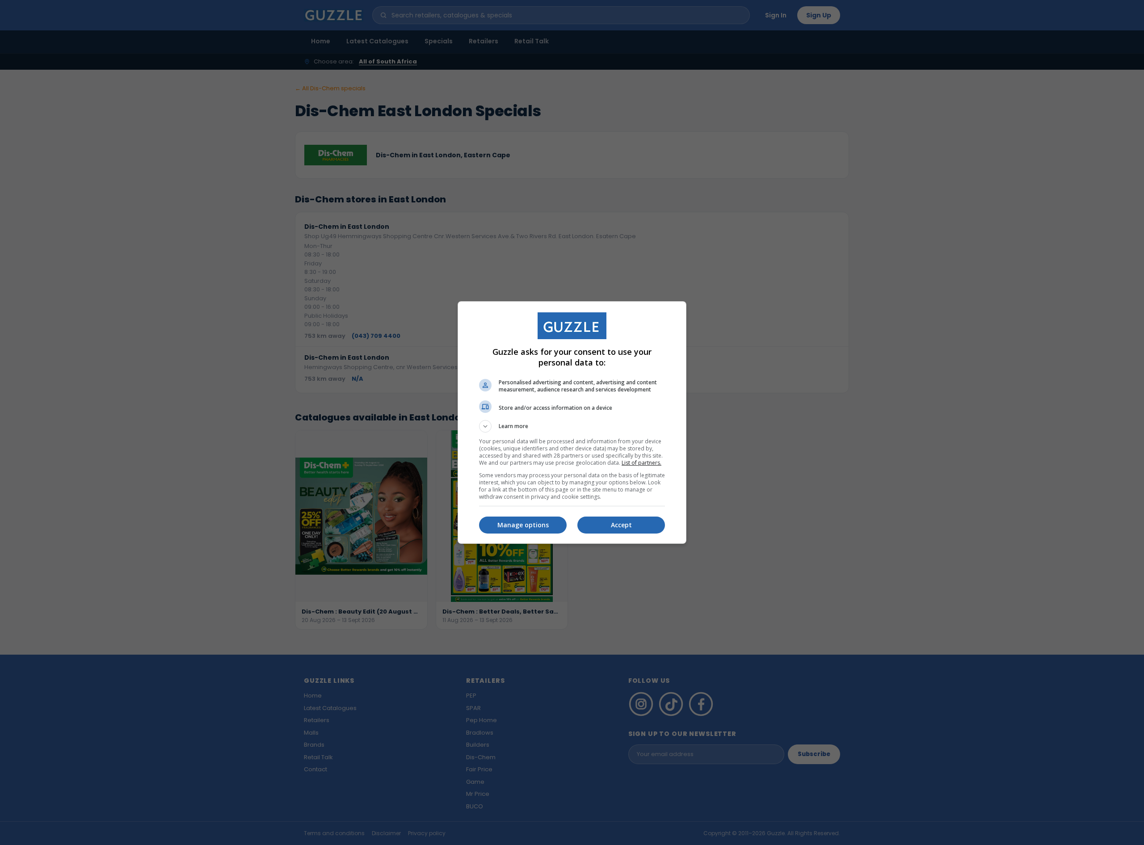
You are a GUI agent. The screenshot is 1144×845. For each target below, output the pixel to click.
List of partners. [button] (641, 463)
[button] (572, 426)
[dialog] (572, 422)
